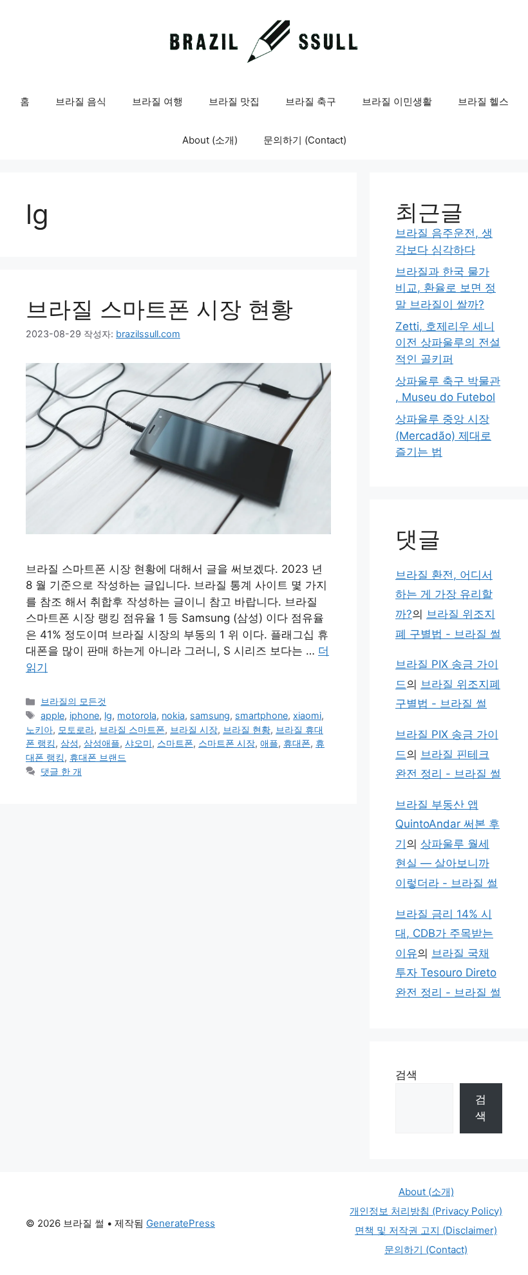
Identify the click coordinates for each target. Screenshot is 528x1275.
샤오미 (138, 743)
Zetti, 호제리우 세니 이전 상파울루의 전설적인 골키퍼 (447, 343)
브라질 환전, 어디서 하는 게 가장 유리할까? (444, 594)
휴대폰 (296, 743)
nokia (173, 715)
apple (52, 715)
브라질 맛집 (234, 101)
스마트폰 (175, 743)
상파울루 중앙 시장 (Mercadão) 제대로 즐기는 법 (443, 435)
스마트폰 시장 (226, 743)
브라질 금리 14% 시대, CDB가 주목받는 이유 (444, 933)
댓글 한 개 (61, 771)
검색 (406, 1074)
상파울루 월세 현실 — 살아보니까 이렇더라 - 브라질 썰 (446, 863)
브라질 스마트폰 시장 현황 (159, 308)
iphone (84, 715)
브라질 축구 (310, 101)
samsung (210, 715)
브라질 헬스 (483, 101)
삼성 (70, 743)
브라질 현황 (246, 729)
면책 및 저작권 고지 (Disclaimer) (426, 1230)
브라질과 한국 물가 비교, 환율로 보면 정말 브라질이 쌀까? (445, 288)
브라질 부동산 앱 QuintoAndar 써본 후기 (447, 824)
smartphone (261, 715)
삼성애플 (102, 743)
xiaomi (307, 715)
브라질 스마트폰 (132, 729)
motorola (136, 715)
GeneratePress (180, 1223)
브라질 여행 (157, 101)
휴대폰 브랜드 (98, 757)
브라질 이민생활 (397, 101)
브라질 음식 (80, 101)
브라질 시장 (194, 729)
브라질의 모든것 (73, 701)
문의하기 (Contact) (304, 140)
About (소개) (210, 140)
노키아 (39, 729)
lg (108, 715)
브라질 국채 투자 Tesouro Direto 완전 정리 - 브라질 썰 (448, 973)
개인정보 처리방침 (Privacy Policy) (426, 1211)
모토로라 (76, 729)
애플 (269, 743)
